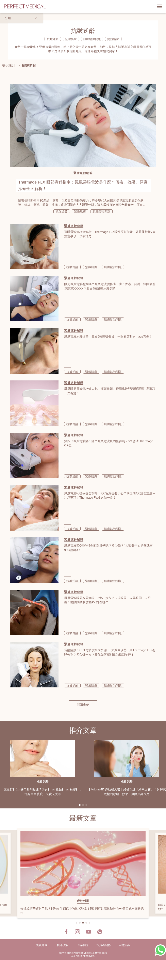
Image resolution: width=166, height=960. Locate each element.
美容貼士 (9, 66)
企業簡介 (83, 945)
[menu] (159, 6)
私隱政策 (62, 945)
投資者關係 (104, 945)
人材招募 (124, 945)
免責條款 (41, 945)
